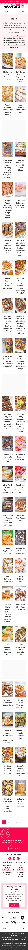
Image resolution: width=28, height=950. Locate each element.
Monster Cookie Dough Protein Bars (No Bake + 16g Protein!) (20, 286)
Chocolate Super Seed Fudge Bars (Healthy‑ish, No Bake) (8, 361)
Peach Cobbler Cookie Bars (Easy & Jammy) (8, 110)
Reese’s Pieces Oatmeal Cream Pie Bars (20, 771)
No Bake (5, 872)
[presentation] (7, 61)
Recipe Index (7, 865)
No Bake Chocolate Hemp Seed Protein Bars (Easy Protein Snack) (20, 248)
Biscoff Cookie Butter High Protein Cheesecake (8, 283)
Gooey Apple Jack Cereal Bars (8, 550)
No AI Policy (20, 870)
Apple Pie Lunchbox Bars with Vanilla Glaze (20, 165)
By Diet (7, 874)
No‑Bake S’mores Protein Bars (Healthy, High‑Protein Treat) (7, 323)
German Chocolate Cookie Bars (8, 702)
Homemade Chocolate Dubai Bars (20, 607)
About (21, 865)
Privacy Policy (20, 872)
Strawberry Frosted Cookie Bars (20, 456)
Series (10, 872)
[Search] (23, 928)
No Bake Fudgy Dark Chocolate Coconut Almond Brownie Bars (7, 421)
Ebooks (20, 876)
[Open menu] (22, 6)
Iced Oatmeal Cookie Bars (8, 579)
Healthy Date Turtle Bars (20, 518)
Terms (21, 874)
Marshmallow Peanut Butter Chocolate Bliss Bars (8, 520)
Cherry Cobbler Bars (20, 579)
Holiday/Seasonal (8, 870)
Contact (20, 868)
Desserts (7, 868)
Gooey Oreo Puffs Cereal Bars (20, 550)
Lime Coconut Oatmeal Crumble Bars (7, 649)
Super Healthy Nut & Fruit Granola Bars (20, 649)
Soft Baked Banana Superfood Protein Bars (20, 77)
